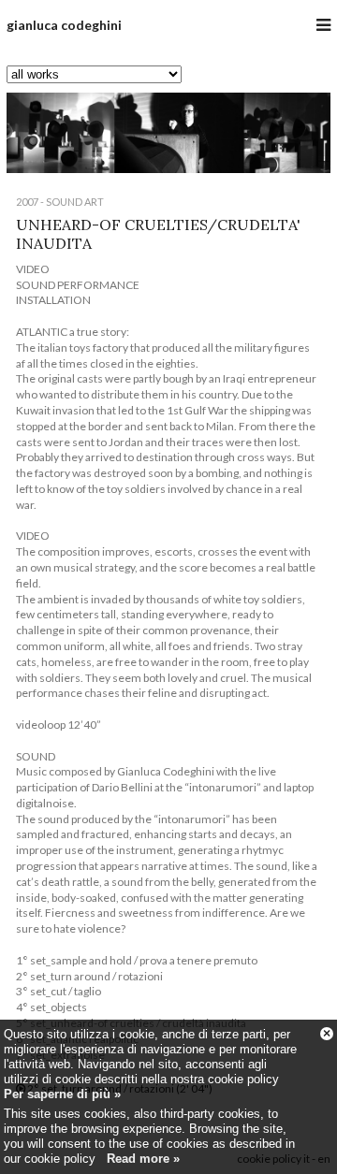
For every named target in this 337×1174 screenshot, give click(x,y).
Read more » (143, 1159)
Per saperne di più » (62, 1094)
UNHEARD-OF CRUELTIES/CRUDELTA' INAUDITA (158, 233)
